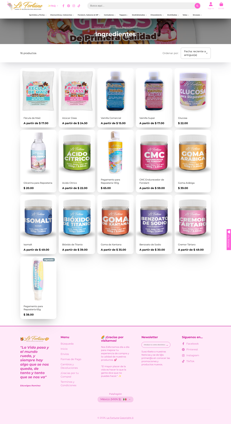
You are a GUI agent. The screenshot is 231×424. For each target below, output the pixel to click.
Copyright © (127, 417)
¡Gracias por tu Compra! (70, 375)
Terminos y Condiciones (68, 383)
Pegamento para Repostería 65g (38, 287)
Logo (25, 5)
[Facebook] (63, 5)
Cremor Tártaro (193, 224)
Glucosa (193, 97)
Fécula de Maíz (38, 97)
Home (97, 27)
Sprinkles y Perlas (37, 15)
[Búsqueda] (197, 6)
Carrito (221, 5)
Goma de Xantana (115, 224)
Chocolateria (156, 15)
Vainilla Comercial (115, 97)
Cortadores (109, 15)
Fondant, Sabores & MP (88, 15)
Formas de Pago (71, 359)
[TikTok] (78, 5)
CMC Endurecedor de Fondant (154, 161)
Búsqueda (67, 343)
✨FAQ (52, 5)
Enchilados (172, 15)
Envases (196, 15)
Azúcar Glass (77, 97)
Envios (65, 354)
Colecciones (112, 27)
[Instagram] (73, 5)
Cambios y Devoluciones (69, 366)
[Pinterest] (68, 5)
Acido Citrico (77, 161)
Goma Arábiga (193, 161)
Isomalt (38, 224)
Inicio (64, 348)
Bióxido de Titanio (77, 224)
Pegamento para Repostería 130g (115, 161)
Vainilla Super (154, 97)
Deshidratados (138, 15)
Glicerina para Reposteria (38, 161)
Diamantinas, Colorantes (61, 15)
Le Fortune (113, 417)
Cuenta (211, 5)
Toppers (122, 15)
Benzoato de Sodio (154, 224)
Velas (185, 15)
